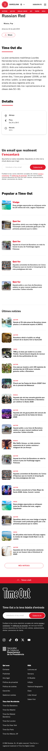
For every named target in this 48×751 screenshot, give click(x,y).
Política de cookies (10, 687)
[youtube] (29, 640)
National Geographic (35, 687)
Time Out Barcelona (10, 706)
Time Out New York (10, 725)
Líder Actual (32, 695)
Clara (29, 691)
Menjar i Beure (22, 11)
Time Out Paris (8, 730)
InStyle (30, 682)
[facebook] (16, 640)
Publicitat (6, 674)
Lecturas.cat (32, 670)
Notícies (4, 11)
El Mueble (31, 678)
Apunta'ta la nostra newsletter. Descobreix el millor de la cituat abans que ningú (23, 160)
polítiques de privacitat (19, 176)
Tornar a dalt (26, 580)
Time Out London (9, 721)
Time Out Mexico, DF (10, 734)
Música (44, 11)
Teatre (37, 11)
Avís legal (6, 678)
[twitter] (22, 640)
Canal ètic (6, 691)
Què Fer (12, 11)
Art (31, 11)
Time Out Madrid (9, 710)
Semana (31, 674)
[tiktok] (10, 640)
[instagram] (4, 640)
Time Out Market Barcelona (9, 715)
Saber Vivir (32, 699)
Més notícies (24, 566)
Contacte (6, 670)
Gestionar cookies (9, 695)
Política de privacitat (10, 682)
